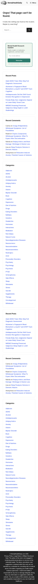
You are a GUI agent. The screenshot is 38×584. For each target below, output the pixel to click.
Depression (9, 202)
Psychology (10, 265)
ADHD (8, 174)
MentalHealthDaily (15, 3)
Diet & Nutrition (11, 205)
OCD (7, 256)
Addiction (9, 171)
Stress (8, 287)
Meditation (9, 231)
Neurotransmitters (12, 250)
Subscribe (19, 60)
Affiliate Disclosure (28, 556)
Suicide (8, 291)
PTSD (8, 272)
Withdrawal (9, 303)
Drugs (8, 208)
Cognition (9, 199)
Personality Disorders (13, 259)
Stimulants (9, 284)
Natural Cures (10, 237)
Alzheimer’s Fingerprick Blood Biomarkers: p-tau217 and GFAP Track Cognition (19, 89)
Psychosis (9, 269)
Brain (7, 196)
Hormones (9, 224)
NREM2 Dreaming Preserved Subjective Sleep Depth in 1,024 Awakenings (17, 108)
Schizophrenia (10, 275)
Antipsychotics (11, 183)
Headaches (9, 221)
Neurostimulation (11, 246)
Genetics (9, 218)
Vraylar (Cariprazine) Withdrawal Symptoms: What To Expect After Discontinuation (17, 136)
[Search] (29, 30)
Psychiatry (9, 262)
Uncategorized (11, 300)
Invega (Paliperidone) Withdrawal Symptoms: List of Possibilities (16, 128)
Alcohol (8, 177)
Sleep (8, 281)
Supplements (10, 294)
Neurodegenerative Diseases (16, 240)
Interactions (10, 227)
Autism (8, 189)
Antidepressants (11, 180)
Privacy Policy (8, 556)
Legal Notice (18, 556)
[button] (27, 3)
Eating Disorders (11, 212)
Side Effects (10, 278)
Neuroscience (10, 243)
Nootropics (9, 253)
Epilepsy (9, 215)
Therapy (8, 297)
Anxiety (8, 186)
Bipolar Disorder (11, 193)
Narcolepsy (9, 234)
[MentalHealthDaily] (4, 3)
